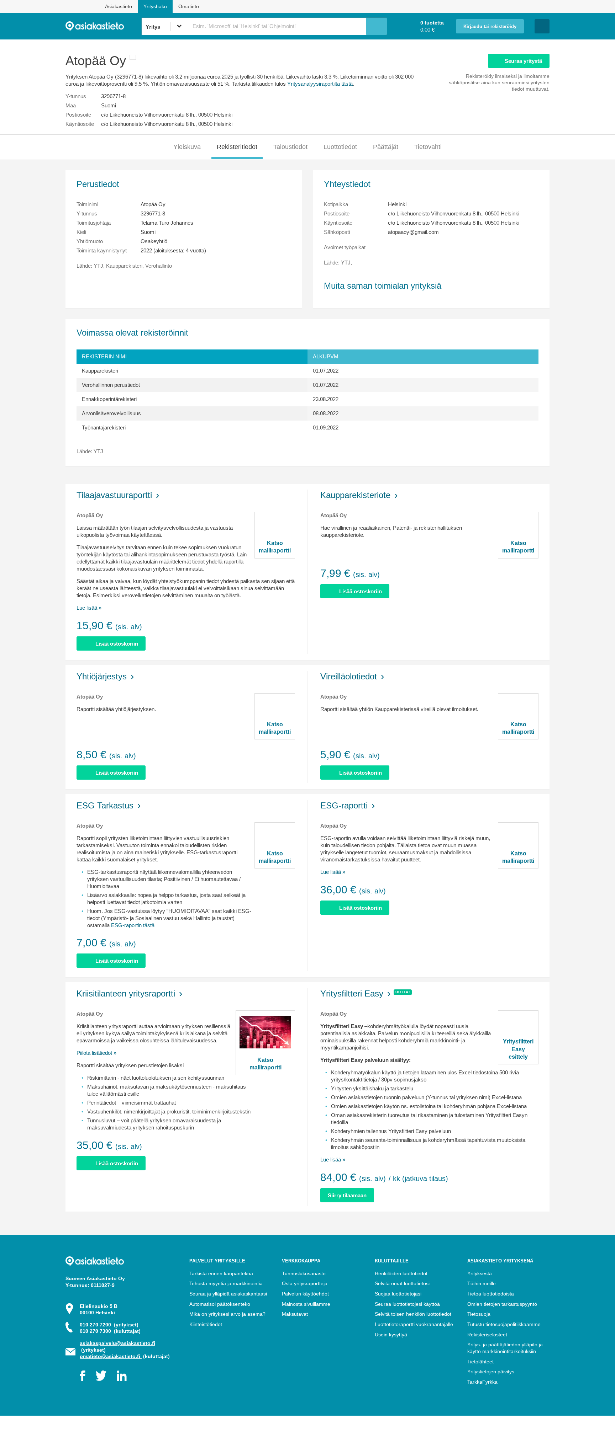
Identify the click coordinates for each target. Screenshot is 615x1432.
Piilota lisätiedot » (96, 1053)
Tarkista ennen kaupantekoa (221, 1273)
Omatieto (188, 6)
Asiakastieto (118, 6)
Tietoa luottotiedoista (490, 1294)
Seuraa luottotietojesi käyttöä (407, 1304)
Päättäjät (385, 146)
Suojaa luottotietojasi (398, 1294)
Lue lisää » (89, 608)
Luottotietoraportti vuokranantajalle (414, 1324)
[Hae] (376, 26)
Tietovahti (428, 146)
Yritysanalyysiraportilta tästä (320, 84)
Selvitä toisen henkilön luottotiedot (413, 1314)
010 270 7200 (109, 1324)
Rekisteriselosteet (487, 1334)
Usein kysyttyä (391, 1334)
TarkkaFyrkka (482, 1382)
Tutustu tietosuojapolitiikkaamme (504, 1324)
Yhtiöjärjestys (102, 676)
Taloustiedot (290, 146)
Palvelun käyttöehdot (305, 1294)
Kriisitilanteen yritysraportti (126, 993)
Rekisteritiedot (237, 146)
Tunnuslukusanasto (304, 1273)
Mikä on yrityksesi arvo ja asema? (227, 1314)
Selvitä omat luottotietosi (402, 1283)
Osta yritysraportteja (304, 1283)
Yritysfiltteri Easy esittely (518, 1049)
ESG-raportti (344, 805)
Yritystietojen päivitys (490, 1371)
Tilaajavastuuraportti (114, 495)
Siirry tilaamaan (347, 1195)
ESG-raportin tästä (132, 925)
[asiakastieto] (103, 26)
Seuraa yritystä (523, 61)
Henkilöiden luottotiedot (401, 1273)
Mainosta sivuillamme (306, 1304)
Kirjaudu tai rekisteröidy (489, 26)
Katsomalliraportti (275, 547)
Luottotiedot (340, 146)
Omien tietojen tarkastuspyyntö (502, 1304)
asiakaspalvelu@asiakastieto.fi (117, 1343)
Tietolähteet (480, 1361)
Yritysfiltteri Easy (351, 993)
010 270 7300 (110, 1331)
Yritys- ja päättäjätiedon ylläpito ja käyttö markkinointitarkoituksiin (505, 1348)
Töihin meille (481, 1283)
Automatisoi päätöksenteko (219, 1304)
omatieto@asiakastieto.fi (111, 1356)
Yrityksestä (479, 1273)
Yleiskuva (187, 146)
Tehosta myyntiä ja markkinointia (226, 1283)
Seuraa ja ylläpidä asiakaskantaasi (228, 1294)
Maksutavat (295, 1314)
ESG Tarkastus (105, 805)
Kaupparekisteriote (355, 495)
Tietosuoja (478, 1314)
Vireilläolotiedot (348, 676)
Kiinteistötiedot (205, 1324)
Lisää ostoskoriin (116, 644)
